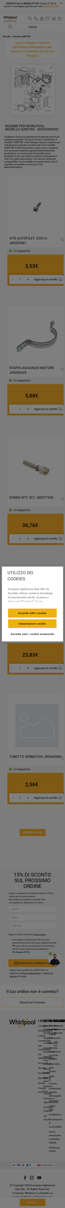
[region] (32, 604)
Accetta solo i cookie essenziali (32, 633)
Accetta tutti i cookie (32, 613)
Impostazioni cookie (32, 623)
